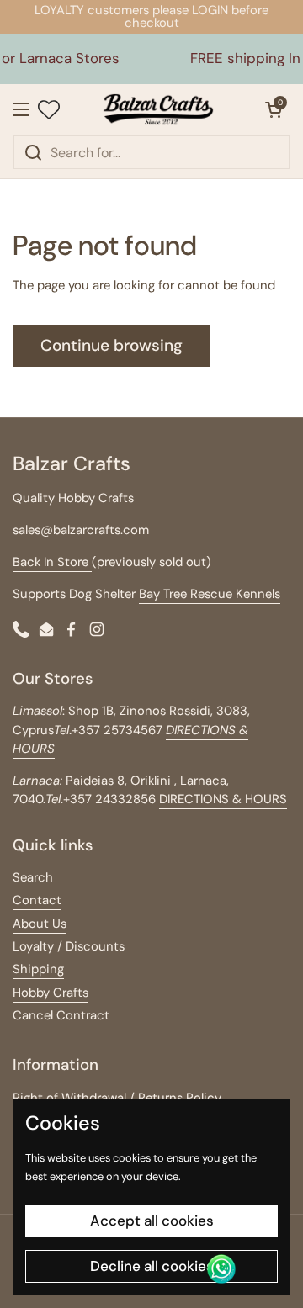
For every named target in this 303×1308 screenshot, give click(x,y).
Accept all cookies (152, 1220)
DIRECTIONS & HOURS (223, 799)
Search (33, 877)
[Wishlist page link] (49, 109)
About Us (39, 923)
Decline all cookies (152, 1266)
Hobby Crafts (50, 992)
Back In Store (52, 561)
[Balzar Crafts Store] (158, 109)
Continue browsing (111, 345)
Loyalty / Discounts (69, 946)
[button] (273, 109)
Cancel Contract (61, 1015)
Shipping (38, 969)
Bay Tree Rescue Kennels (209, 593)
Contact (37, 900)
